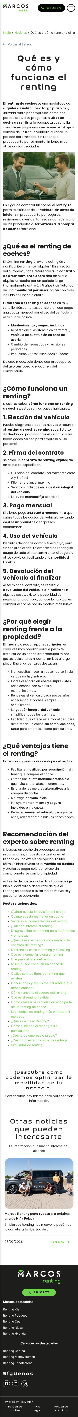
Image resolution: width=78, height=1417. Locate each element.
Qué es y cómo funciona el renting (37, 954)
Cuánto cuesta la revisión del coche (38, 912)
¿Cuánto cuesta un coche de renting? (39, 1040)
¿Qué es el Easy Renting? (30, 1021)
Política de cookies (15, 1408)
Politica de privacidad (61, 1408)
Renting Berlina (14, 1351)
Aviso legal (37, 1408)
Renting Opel (12, 1321)
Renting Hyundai (14, 1333)
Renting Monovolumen (19, 1357)
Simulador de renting (27, 1045)
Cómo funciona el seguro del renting (38, 993)
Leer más (57, 1242)
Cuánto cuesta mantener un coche (37, 916)
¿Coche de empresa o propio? (34, 1035)
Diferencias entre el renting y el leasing (40, 950)
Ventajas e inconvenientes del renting (39, 921)
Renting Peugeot (15, 1315)
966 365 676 (54, 8)
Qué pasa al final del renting (32, 959)
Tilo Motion (26, 1402)
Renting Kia (11, 1309)
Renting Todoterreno (18, 1363)
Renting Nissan (13, 1327)
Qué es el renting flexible (30, 997)
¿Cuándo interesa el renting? (32, 926)
